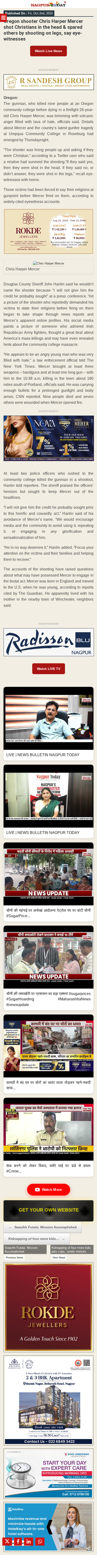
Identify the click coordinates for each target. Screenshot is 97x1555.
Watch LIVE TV (48, 669)
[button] (48, 723)
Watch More (52, 1190)
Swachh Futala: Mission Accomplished (42, 1227)
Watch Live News (48, 51)
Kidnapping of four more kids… (36, 1239)
